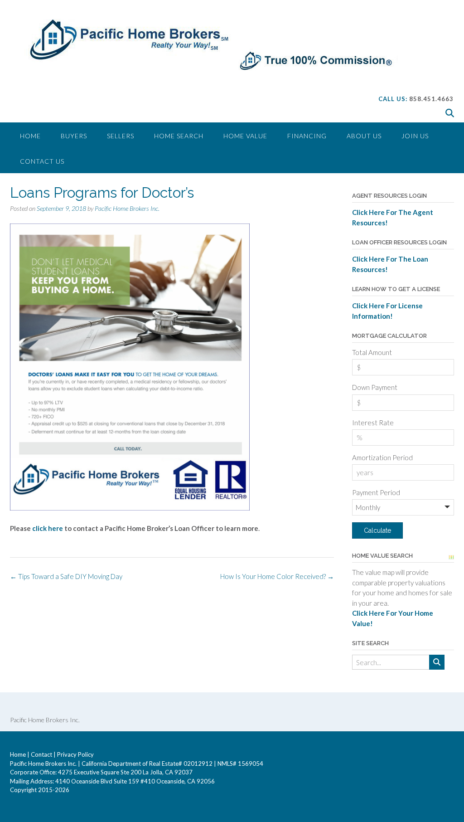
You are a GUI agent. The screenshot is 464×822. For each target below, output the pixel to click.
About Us (364, 136)
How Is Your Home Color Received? (277, 576)
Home (30, 136)
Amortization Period (382, 457)
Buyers (74, 136)
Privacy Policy (75, 754)
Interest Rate (373, 422)
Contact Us (42, 161)
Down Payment (374, 387)
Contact (41, 754)
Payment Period (376, 492)
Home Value (245, 136)
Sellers (120, 136)
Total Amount (372, 352)
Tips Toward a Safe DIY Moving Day (66, 576)
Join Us (415, 136)
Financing (307, 136)
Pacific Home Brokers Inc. (127, 208)
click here (48, 528)
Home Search (178, 136)
